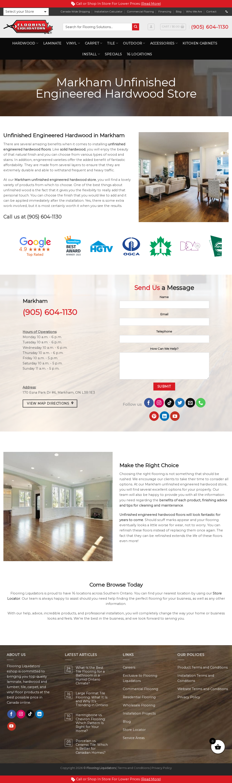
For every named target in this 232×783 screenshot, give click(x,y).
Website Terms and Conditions (202, 689)
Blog (178, 11)
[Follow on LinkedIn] (164, 416)
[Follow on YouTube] (175, 416)
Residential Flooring (139, 697)
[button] (26, 11)
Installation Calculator (108, 11)
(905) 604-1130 (44, 217)
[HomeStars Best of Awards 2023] (73, 246)
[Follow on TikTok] (169, 402)
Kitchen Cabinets (200, 43)
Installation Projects (139, 713)
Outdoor (132, 43)
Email (164, 314)
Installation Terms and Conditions (195, 678)
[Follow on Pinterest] (154, 416)
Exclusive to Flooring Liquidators (140, 678)
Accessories (162, 43)
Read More (151, 4)
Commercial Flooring (140, 11)
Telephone (164, 331)
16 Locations (139, 54)
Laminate (52, 43)
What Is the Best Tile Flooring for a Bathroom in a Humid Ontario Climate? (90, 675)
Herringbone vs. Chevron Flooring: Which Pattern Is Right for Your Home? (91, 723)
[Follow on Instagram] (159, 402)
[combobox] (97, 27)
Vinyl (71, 43)
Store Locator (134, 730)
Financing (164, 11)
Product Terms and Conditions (202, 667)
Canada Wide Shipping (75, 11)
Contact (211, 11)
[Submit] (135, 26)
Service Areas (134, 738)
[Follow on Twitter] (180, 402)
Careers (129, 667)
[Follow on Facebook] (149, 402)
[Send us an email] (190, 402)
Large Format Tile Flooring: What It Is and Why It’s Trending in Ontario (92, 699)
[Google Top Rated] (35, 246)
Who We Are (194, 11)
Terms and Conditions (134, 768)
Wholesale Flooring (139, 705)
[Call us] (226, 11)
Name (164, 297)
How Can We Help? (164, 348)
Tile (111, 43)
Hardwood (23, 43)
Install (89, 54)
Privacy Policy (188, 697)
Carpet (92, 43)
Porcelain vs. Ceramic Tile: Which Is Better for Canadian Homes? (92, 747)
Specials (113, 54)
